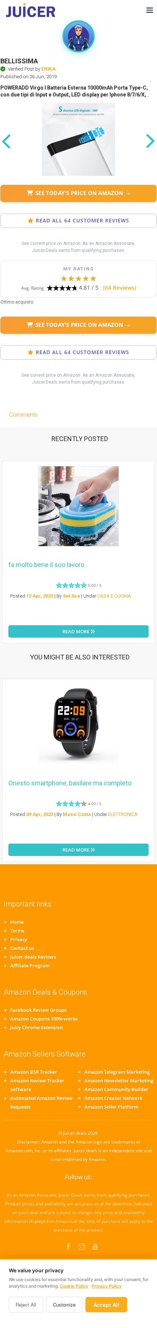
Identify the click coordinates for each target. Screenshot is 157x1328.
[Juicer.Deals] (31, 10)
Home (17, 922)
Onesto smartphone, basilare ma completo (69, 783)
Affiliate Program (30, 965)
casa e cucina (114, 596)
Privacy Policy (107, 1286)
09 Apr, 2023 (39, 814)
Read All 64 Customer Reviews (82, 220)
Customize (64, 1304)
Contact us (22, 948)
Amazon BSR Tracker (33, 1072)
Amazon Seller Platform (111, 1106)
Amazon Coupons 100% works (43, 1018)
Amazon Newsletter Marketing (118, 1080)
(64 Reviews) (119, 287)
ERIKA (48, 69)
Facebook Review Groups (38, 1010)
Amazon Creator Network (113, 1098)
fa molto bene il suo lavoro (46, 564)
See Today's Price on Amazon (82, 193)
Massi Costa (77, 814)
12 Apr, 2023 (39, 596)
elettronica (123, 814)
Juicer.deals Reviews (33, 957)
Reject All (26, 1304)
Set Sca (71, 596)
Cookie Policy (74, 1286)
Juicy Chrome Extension (36, 1027)
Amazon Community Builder (116, 1089)
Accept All (106, 1304)
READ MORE (76, 631)
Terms (17, 930)
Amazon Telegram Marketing (117, 1072)
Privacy (18, 939)
